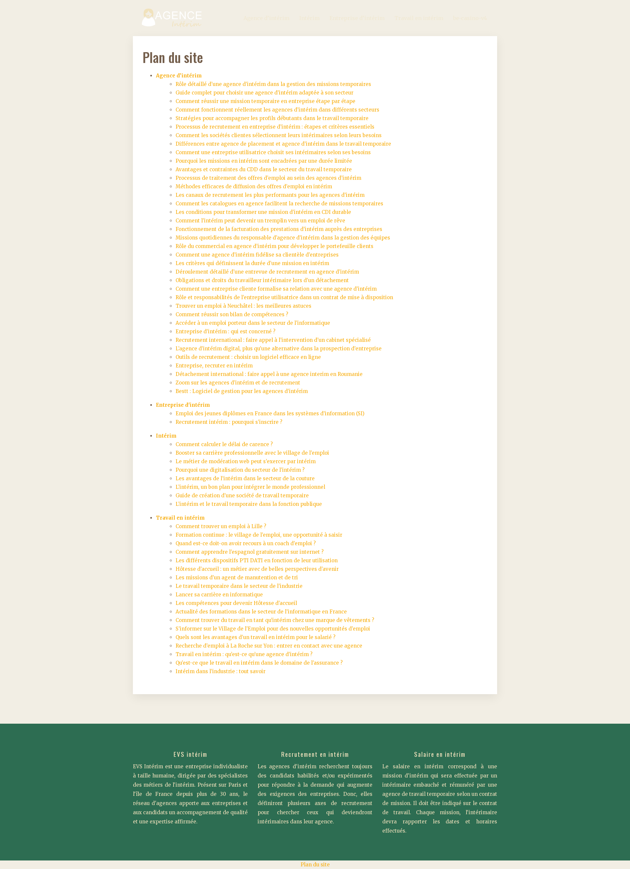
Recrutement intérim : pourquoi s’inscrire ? (229, 422)
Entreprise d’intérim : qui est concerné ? (225, 331)
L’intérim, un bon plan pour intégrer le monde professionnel (250, 487)
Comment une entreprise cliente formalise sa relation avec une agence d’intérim (276, 289)
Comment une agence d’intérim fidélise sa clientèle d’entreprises (257, 255)
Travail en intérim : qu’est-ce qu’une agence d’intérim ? (244, 654)
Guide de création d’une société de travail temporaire (242, 495)
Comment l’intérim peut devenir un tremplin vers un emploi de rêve (260, 220)
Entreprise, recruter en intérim (214, 365)
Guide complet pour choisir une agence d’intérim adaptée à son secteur (264, 93)
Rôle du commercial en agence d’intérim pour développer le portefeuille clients (274, 246)
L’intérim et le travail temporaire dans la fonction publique (249, 504)
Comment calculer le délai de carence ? (224, 444)
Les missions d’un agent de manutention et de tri (237, 577)
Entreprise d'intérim (183, 405)
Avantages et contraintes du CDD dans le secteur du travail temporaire (264, 169)
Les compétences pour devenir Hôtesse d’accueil (236, 603)
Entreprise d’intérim (357, 18)
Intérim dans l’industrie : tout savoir (220, 671)
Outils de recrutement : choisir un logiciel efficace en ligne (248, 357)
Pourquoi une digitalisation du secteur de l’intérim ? (240, 470)
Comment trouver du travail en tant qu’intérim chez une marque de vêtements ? (275, 620)
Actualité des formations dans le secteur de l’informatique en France (261, 612)
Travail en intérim (418, 18)
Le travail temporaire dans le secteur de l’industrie (239, 586)
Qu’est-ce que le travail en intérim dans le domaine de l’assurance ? (259, 663)
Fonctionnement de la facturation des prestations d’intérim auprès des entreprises (279, 229)
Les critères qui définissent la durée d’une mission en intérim (252, 263)
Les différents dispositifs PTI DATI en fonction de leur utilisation (257, 560)
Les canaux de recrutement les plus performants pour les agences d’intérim (270, 195)
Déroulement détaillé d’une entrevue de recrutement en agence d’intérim (267, 272)
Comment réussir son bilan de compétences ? (232, 314)
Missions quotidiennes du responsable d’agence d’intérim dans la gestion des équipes (283, 238)
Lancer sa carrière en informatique (219, 594)
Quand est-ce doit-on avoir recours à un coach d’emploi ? (246, 543)
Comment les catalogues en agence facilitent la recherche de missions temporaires (279, 203)
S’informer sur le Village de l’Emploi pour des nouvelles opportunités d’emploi (273, 629)
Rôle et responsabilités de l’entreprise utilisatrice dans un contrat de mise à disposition (284, 297)
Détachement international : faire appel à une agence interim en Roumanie (269, 374)
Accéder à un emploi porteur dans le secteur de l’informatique (253, 323)
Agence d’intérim (266, 18)
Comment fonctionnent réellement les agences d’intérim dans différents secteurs (277, 110)
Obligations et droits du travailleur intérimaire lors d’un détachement (262, 280)
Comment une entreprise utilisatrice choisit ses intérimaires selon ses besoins (273, 152)
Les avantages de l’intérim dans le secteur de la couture (245, 478)
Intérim (309, 18)
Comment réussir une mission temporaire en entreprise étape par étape (265, 101)
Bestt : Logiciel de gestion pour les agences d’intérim (242, 391)
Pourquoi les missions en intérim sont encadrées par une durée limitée (264, 161)
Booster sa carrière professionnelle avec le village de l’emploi (252, 453)
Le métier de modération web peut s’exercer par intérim (246, 461)
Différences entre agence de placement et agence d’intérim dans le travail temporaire (283, 144)
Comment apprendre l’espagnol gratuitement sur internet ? (250, 552)
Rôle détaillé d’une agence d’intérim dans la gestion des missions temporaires (273, 84)
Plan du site (315, 864)
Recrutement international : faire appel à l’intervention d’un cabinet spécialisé (273, 340)
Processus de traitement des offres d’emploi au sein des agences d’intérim (268, 178)
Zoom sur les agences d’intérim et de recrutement (238, 383)
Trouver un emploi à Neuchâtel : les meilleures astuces (243, 306)
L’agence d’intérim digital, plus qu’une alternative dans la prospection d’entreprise (279, 348)
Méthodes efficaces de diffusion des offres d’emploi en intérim (254, 186)
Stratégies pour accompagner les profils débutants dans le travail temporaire (272, 118)
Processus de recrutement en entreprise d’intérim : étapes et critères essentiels (275, 127)
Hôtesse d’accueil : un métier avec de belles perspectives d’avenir (257, 569)
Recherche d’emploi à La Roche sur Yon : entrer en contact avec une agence (269, 646)
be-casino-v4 (470, 18)
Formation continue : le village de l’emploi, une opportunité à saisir (259, 535)
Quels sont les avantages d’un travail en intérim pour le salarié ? (255, 637)
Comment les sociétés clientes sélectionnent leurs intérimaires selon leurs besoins (279, 135)
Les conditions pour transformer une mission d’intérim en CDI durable (263, 212)
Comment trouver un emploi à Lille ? (221, 526)
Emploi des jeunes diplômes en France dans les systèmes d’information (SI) (270, 413)
